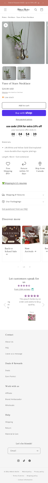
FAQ (7, 348)
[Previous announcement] (5, 3)
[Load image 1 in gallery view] (9, 73)
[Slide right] (30, 267)
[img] (24, 285)
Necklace (11, 17)
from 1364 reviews (22, 289)
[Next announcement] (43, 3)
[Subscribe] (37, 451)
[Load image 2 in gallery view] (24, 73)
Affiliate (8, 393)
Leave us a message (13, 353)
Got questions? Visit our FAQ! (15, 209)
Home (4, 17)
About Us (9, 342)
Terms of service (18, 476)
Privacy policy (39, 472)
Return (8, 428)
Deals (7, 370)
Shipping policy (32, 476)
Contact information (25, 480)
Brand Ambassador (13, 399)
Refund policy (27, 472)
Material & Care (11, 434)
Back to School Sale (11, 250)
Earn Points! (10, 376)
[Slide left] (18, 267)
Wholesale (9, 405)
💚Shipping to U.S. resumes (14, 183)
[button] (5, 10)
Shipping (5, 92)
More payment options (24, 119)
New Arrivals (29, 250)
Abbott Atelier (14, 472)
